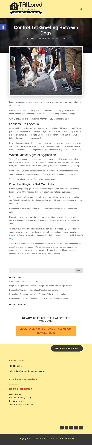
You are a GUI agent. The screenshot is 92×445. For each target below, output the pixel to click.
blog (11, 238)
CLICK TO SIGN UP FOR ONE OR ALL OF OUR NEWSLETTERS (46, 331)
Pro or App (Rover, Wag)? (66, 348)
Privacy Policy (66, 438)
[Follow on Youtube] (76, 427)
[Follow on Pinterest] (81, 427)
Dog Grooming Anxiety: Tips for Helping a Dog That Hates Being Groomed (40, 286)
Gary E (31, 38)
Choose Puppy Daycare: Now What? (24, 282)
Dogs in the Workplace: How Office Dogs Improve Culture (33, 290)
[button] (3, 27)
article (24, 102)
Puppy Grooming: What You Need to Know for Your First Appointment (38, 298)
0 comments (60, 38)
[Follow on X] (66, 427)
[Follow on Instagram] (71, 427)
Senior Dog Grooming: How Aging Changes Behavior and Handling (37, 294)
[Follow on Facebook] (62, 427)
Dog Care (50, 38)
